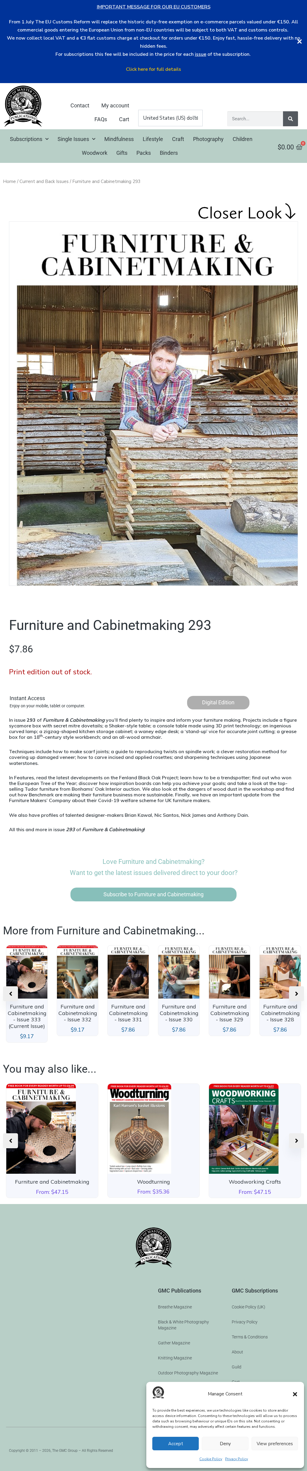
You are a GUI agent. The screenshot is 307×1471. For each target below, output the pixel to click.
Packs (143, 153)
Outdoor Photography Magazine (188, 1373)
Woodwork (94, 153)
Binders (169, 153)
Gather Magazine (174, 1343)
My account (115, 105)
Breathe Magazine (175, 1307)
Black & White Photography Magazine (183, 1325)
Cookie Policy (210, 1459)
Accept (175, 1444)
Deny (225, 1444)
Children (242, 139)
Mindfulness (119, 139)
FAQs (100, 119)
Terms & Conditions (250, 1337)
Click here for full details (153, 69)
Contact (79, 105)
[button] (295, 1394)
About (237, 1352)
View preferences (275, 1444)
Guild (236, 1367)
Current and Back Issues (44, 181)
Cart (124, 119)
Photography (208, 139)
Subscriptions (26, 139)
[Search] (290, 118)
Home (9, 181)
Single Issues (73, 139)
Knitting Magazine (175, 1358)
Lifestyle (153, 139)
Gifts (121, 153)
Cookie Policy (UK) (248, 1307)
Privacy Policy (236, 1459)
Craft (178, 139)
